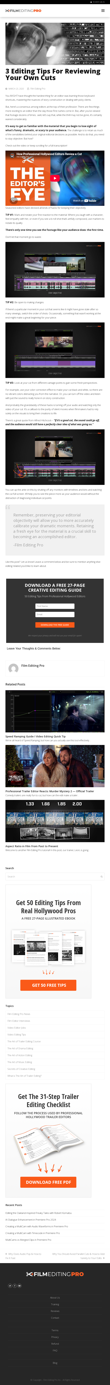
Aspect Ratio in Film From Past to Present (31, 846)
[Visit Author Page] (13, 668)
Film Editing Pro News (18, 1014)
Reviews (55, 1311)
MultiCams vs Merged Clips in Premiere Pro (28, 1239)
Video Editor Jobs (16, 1027)
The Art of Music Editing (19, 1062)
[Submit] (102, 876)
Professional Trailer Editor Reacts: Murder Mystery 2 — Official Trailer (49, 791)
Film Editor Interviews (18, 1020)
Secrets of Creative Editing (21, 1069)
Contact (55, 1317)
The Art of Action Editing (19, 1055)
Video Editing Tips (16, 1034)
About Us (55, 1297)
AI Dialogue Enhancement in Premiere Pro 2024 (30, 1219)
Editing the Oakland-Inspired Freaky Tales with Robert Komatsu (38, 1213)
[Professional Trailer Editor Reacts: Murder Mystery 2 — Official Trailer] (54, 766)
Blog (55, 1362)
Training (55, 1304)
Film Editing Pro (38, 88)
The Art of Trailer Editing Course (24, 1041)
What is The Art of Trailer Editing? (24, 1075)
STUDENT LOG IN (99, 2)
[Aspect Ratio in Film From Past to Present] (54, 821)
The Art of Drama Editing (20, 1048)
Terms (55, 1330)
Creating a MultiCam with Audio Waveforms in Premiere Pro (36, 1226)
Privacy (55, 1337)
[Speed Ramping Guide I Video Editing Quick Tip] (54, 711)
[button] (103, 10)
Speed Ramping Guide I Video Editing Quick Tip (35, 736)
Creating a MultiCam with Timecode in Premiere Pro (32, 1233)
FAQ (55, 1350)
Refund (55, 1343)
